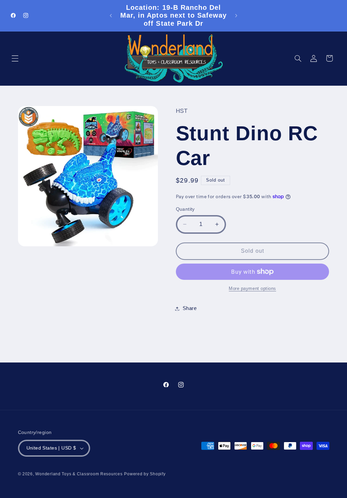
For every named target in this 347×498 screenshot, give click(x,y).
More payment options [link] (252, 288)
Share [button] (190, 308)
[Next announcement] (236, 15)
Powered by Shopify (144, 474)
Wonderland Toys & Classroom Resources (78, 474)
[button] (15, 58)
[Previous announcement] (110, 15)
